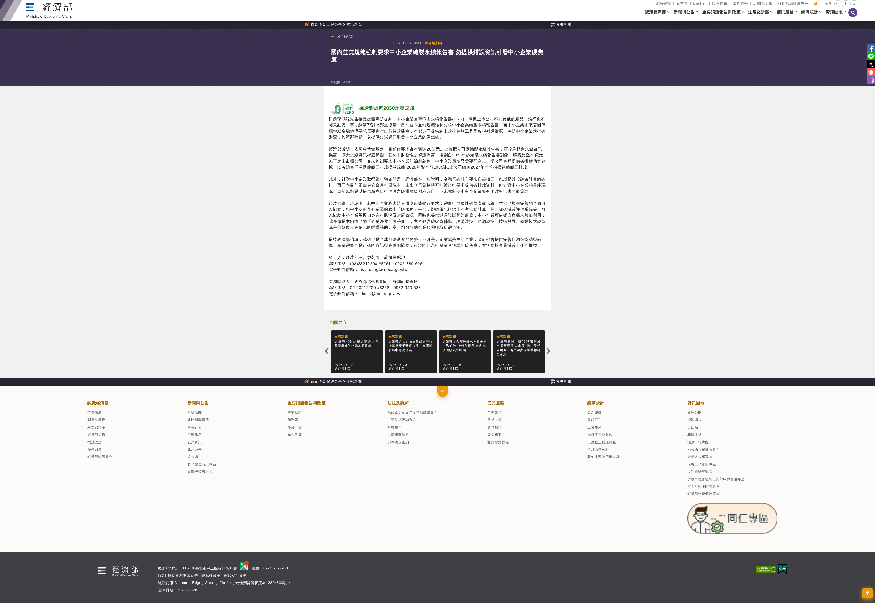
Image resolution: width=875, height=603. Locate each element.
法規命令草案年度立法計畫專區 (413, 412)
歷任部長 (95, 449)
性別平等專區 (698, 442)
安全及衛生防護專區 (703, 486)
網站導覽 (663, 3)
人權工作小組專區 (701, 464)
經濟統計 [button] (809, 12)
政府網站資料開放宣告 (179, 575)
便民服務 (495, 403)
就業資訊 (195, 442)
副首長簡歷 (96, 420)
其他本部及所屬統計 (603, 457)
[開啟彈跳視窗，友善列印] (560, 24)
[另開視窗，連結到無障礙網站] (766, 569)
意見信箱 (494, 427)
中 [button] (846, 3)
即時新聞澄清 (198, 420)
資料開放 (694, 420)
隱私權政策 (210, 575)
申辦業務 (494, 412)
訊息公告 (195, 449)
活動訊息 (195, 435)
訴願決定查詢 (398, 442)
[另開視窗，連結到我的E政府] (783, 569)
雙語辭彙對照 (498, 442)
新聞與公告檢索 (200, 471)
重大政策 (295, 435)
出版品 (692, 427)
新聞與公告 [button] (684, 12)
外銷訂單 (594, 420)
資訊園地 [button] (834, 12)
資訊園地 (696, 403)
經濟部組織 (96, 435)
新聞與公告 (332, 24)
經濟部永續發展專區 (703, 494)
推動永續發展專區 (793, 3)
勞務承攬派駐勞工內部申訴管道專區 (716, 479)
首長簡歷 (95, 412)
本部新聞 (195, 412)
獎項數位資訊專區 (202, 464)
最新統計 (594, 412)
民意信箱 (719, 3)
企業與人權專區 (700, 457)
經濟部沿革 (96, 427)
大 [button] (854, 3)
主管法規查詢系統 (402, 420)
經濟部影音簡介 (100, 457)
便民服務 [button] (785, 12)
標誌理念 (95, 442)
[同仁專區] (732, 517)
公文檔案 (494, 435)
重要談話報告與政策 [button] (721, 12)
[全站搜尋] (853, 15)
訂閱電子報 (762, 3)
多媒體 (193, 457)
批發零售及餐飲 (599, 435)
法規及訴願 (398, 403)
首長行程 (195, 427)
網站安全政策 (235, 575)
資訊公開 (694, 412)
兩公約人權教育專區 (703, 449)
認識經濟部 (98, 403)
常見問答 (740, 3)
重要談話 (295, 412)
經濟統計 (596, 403)
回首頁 (682, 3)
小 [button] (838, 3)
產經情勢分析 (598, 449)
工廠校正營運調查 (601, 442)
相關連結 (694, 435)
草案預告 (395, 427)
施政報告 (295, 420)
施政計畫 (295, 427)
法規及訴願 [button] (758, 12)
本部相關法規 (398, 435)
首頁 (314, 24)
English (700, 3)
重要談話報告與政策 (307, 403)
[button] (443, 391)
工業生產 (594, 427)
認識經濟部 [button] (655, 12)
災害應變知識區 (700, 471)
